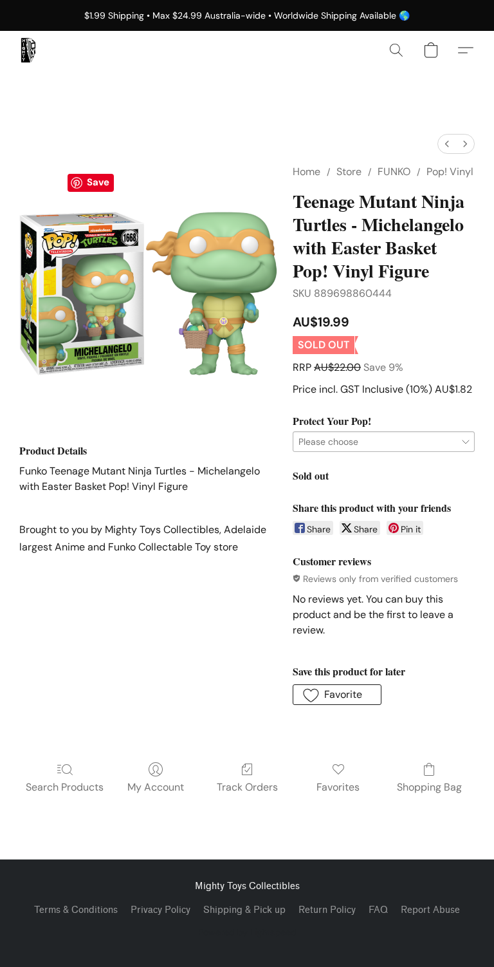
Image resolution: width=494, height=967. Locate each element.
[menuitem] (447, 144)
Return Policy (327, 910)
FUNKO (394, 171)
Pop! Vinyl (449, 171)
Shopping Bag (429, 787)
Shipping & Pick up (244, 910)
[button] (28, 50)
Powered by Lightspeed (247, 932)
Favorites (338, 787)
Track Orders (247, 787)
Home (306, 171)
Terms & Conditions (76, 910)
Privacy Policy (160, 910)
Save (98, 182)
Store (348, 171)
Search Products (65, 787)
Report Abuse (430, 910)
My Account (155, 787)
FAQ (378, 910)
